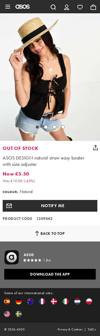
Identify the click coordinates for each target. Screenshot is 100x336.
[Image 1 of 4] (37, 127)
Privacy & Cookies (70, 329)
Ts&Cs (92, 329)
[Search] (53, 6)
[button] (50, 206)
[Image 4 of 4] (63, 127)
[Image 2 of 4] (46, 127)
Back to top (53, 233)
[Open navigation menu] (7, 6)
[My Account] (66, 6)
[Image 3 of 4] (54, 127)
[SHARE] (95, 147)
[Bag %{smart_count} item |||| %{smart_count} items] (93, 6)
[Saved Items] (80, 6)
